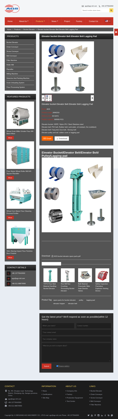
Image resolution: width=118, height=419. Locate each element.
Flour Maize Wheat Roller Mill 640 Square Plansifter (19, 172)
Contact (10, 386)
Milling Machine (12, 74)
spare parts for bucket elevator (64, 300)
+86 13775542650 (107, 6)
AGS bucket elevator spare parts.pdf (66, 256)
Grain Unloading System (15, 83)
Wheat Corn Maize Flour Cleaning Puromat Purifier (19, 212)
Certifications (47, 394)
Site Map (46, 398)
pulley (81, 300)
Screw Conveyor (13, 51)
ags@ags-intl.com (91, 6)
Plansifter (10, 69)
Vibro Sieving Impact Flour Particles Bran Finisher (19, 252)
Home (10, 21)
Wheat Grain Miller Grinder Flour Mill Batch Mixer (20, 132)
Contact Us (93, 21)
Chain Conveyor (12, 47)
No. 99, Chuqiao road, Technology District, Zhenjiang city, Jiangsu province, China (23, 393)
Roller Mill (10, 65)
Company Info (72, 391)
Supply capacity (48, 119)
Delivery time (47, 116)
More (10, 138)
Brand (44, 109)
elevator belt (72, 303)
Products (39, 21)
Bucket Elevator (29, 29)
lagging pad (90, 300)
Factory (79, 21)
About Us (23, 21)
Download (61, 139)
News (54, 21)
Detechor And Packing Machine (18, 78)
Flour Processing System (16, 87)
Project (67, 21)
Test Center (71, 401)
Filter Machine (12, 60)
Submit (46, 366)
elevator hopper (59, 303)
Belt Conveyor (12, 56)
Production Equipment (75, 398)
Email (47, 138)
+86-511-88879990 (19, 283)
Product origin (47, 112)
